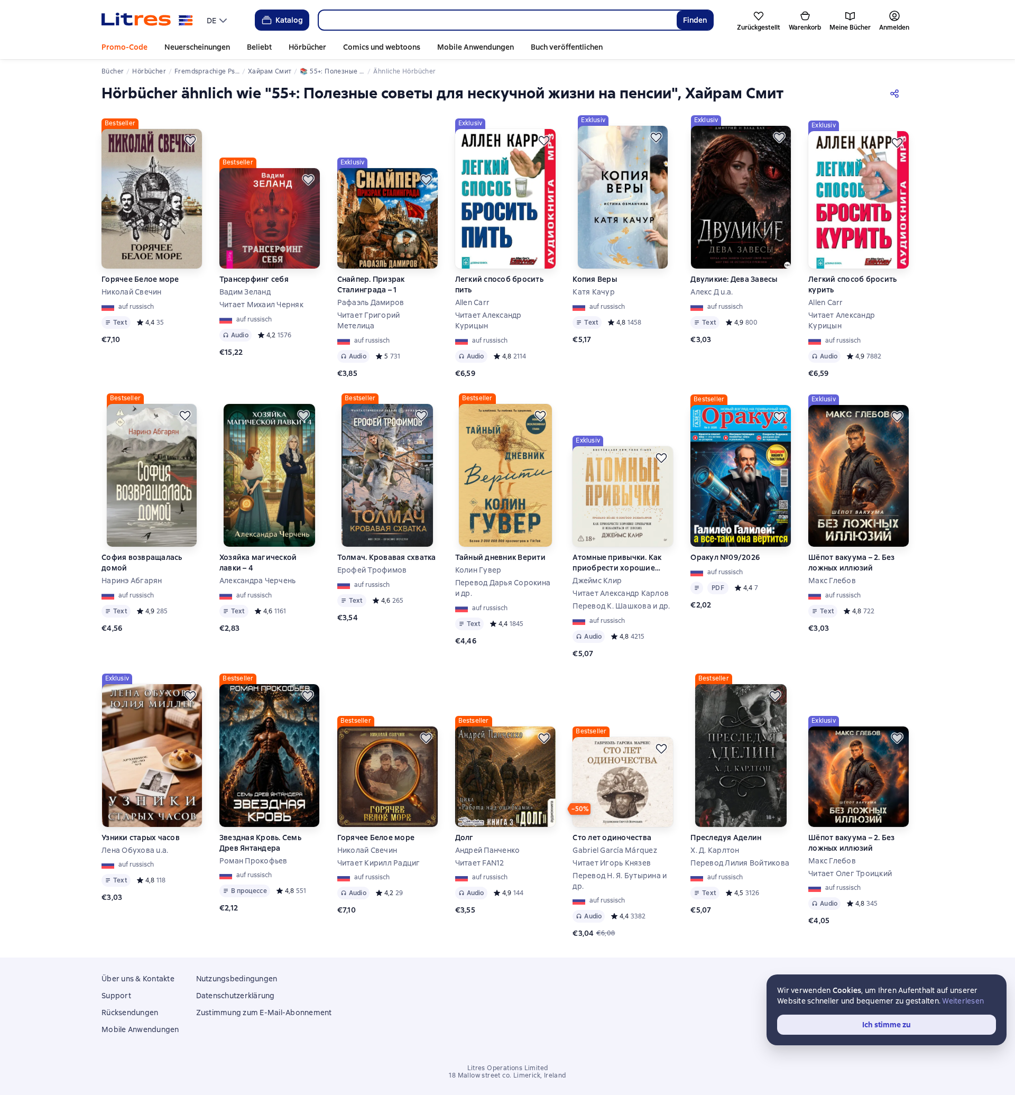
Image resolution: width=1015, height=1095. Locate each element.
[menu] (218, 20)
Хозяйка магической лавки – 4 (258, 563)
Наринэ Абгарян (132, 580)
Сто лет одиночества (612, 837)
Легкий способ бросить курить (852, 284)
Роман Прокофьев (253, 861)
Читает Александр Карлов (621, 593)
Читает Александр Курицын (488, 320)
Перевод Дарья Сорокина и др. (503, 588)
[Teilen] (896, 93)
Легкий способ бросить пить (499, 284)
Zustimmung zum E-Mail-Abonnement (264, 1012)
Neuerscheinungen (197, 47)
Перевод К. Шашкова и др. (621, 606)
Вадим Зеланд (245, 292)
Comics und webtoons (381, 47)
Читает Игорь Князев (612, 863)
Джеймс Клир (597, 580)
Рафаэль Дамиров (370, 302)
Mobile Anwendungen (475, 47)
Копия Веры (595, 279)
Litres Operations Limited (507, 1068)
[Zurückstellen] (190, 140)
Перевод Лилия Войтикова (739, 863)
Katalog (289, 20)
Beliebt (259, 47)
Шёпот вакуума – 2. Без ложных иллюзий (851, 563)
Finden (695, 20)
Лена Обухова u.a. (135, 850)
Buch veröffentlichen (567, 47)
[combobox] (497, 20)
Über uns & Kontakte (138, 978)
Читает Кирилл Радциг (378, 863)
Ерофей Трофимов (372, 570)
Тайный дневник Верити (500, 557)
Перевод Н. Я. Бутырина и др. (620, 881)
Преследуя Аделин (725, 837)
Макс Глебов (832, 580)
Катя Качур (594, 292)
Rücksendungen (130, 1012)
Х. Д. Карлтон (714, 850)
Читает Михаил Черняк (261, 304)
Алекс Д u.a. (711, 292)
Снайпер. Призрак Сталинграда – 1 (371, 284)
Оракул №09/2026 (725, 557)
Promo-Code (124, 47)
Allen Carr (472, 302)
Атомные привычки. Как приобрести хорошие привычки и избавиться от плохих (622, 563)
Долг (464, 837)
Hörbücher (307, 47)
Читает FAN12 (479, 863)
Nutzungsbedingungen (237, 978)
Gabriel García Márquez (615, 850)
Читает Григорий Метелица (368, 320)
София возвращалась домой (142, 563)
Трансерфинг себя (254, 279)
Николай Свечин (132, 292)
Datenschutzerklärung (235, 995)
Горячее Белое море (140, 279)
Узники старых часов (141, 837)
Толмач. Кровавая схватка (386, 557)
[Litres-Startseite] (147, 20)
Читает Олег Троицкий (850, 873)
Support (116, 995)
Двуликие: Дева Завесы (733, 279)
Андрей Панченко (487, 850)
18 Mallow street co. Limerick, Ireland (507, 1075)
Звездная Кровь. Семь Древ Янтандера (260, 843)
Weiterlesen (963, 1001)
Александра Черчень (257, 580)
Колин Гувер (478, 570)
